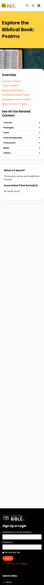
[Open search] (27, 5)
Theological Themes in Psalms (16, 99)
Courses (7, 122)
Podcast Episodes (12, 137)
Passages (8, 127)
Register (24, 563)
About (9, 582)
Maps (6, 147)
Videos (7, 152)
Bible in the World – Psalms (15, 104)
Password (7, 542)
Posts (6, 132)
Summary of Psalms (11, 81)
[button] (39, 5)
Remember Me (12, 552)
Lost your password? (11, 564)
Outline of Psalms (10, 85)
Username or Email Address (16, 532)
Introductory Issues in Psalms (16, 94)
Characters (9, 142)
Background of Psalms (12, 90)
